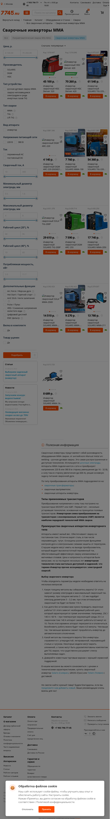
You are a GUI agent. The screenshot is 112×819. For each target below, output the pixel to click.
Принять (46, 809)
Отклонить (27, 809)
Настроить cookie (59, 795)
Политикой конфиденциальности (55, 802)
